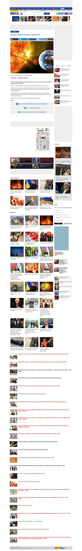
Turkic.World (69, 10)
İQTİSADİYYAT (28, 8)
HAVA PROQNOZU (43, 10)
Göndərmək (58, 223)
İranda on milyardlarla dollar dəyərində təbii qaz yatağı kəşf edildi (33, 529)
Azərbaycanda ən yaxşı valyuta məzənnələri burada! (63, 22)
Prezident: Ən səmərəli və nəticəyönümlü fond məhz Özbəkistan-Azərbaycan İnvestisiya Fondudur (43, 354)
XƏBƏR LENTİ (13, 8)
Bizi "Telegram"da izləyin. (33, 108)
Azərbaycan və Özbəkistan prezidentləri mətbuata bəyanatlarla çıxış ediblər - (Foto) (39, 433)
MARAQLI (43, 8)
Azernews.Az (58, 10)
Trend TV (25, 10)
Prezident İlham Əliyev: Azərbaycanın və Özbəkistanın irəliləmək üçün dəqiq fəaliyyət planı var (42, 401)
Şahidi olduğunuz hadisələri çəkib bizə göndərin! (33, 112)
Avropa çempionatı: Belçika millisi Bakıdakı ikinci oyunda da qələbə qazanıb (36, 457)
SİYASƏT (22, 8)
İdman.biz (64, 10)
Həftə (63, 65)
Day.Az (49, 10)
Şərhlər (69, 65)
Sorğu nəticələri (68, 223)
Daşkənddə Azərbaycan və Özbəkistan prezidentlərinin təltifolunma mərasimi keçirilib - (44, 513)
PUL (38, 10)
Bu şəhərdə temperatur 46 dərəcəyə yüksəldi (28, 481)
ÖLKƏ (18, 8)
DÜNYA (38, 8)
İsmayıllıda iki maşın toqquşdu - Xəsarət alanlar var (30, 521)
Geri (10, 18)
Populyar (58, 65)
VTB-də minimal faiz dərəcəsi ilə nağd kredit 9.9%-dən (21, 75)
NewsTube (56, 8)
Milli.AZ (14, 13)
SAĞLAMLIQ (48, 8)
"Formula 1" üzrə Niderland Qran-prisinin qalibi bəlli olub (31, 473)
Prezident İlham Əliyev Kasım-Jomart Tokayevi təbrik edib (33, 449)
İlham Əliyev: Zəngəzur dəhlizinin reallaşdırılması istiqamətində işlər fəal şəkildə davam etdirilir (42, 362)
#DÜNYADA (13, 77)
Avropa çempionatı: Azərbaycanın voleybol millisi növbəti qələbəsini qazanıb (37, 441)
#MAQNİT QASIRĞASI (23, 77)
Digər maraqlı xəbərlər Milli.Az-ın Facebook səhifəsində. (33, 103)
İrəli (71, 18)
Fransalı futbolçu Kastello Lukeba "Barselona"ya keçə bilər (32, 393)
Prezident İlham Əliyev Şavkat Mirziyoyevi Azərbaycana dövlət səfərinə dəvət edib (39, 385)
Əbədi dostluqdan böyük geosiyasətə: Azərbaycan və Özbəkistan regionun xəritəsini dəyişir (41, 465)
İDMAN (34, 8)
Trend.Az (53, 10)
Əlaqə (12, 10)
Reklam (16, 10)
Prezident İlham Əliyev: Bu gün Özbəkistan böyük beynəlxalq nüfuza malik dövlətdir (39, 378)
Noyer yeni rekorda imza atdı (25, 505)
